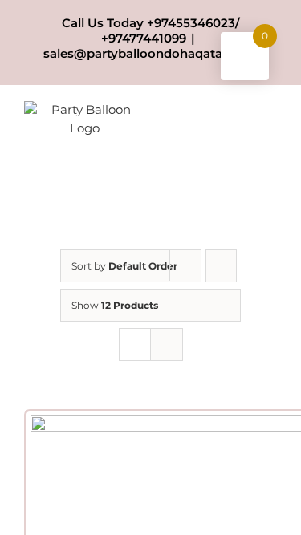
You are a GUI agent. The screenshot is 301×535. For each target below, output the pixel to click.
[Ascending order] (221, 265)
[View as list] (166, 344)
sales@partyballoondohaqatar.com (150, 53)
